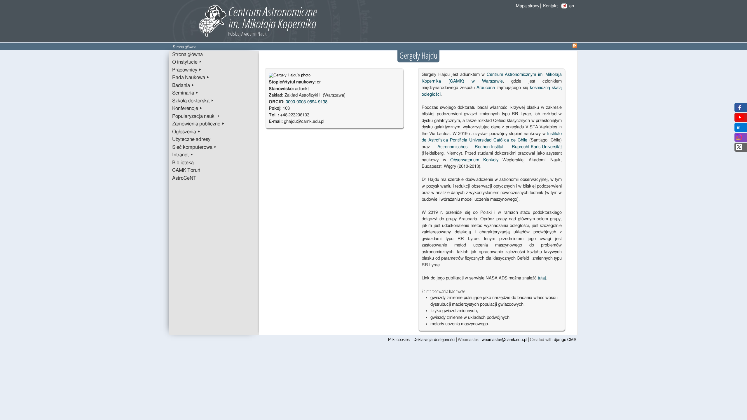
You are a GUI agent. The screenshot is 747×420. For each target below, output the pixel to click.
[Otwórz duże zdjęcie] (289, 75)
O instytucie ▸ (187, 62)
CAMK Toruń (186, 170)
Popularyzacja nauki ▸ (196, 116)
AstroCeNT (184, 178)
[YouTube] (740, 119)
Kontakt (550, 6)
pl (564, 6)
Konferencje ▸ (187, 108)
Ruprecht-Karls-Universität (537, 147)
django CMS (565, 340)
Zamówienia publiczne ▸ (198, 124)
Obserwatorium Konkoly (474, 160)
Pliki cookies (399, 340)
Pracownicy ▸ (187, 70)
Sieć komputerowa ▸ (194, 147)
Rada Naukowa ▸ (191, 77)
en (571, 6)
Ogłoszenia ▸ (186, 132)
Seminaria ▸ (185, 93)
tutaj (542, 278)
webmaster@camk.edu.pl (504, 340)
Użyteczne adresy (191, 139)
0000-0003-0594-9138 (306, 102)
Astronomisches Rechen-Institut (470, 147)
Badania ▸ (183, 85)
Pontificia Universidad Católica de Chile (488, 140)
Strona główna (187, 54)
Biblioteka (183, 162)
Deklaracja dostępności (434, 340)
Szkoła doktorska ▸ (193, 101)
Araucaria (486, 87)
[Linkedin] (739, 129)
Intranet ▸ (182, 155)
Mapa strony (527, 6)
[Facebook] (739, 109)
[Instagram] (739, 138)
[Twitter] (739, 148)
